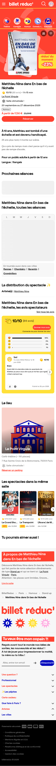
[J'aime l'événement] (51, 33)
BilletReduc (8, 593)
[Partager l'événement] (44, 33)
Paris (13, 574)
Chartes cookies (12, 743)
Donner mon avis (42, 327)
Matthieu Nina (21, 291)
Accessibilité (11, 750)
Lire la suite (7, 583)
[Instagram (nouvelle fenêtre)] (32, 623)
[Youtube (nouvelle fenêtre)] (20, 623)
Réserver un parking (12, 470)
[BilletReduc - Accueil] (21, 4)
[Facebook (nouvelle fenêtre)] (7, 623)
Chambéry (19, 269)
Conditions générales (15, 732)
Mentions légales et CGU (16, 739)
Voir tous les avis (45, 312)
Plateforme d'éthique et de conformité (22, 747)
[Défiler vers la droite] (53, 23)
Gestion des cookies (14, 754)
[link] (7, 23)
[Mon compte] (51, 4)
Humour (33, 593)
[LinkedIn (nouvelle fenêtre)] (45, 623)
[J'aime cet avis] (10, 386)
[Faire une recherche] (43, 4)
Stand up (15, 571)
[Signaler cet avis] (15, 386)
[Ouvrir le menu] (5, 4)
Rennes (7, 269)
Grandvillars (10, 273)
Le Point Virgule (10, 96)
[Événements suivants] (53, 509)
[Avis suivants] (49, 372)
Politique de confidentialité (17, 736)
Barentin (32, 269)
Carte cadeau (9, 697)
